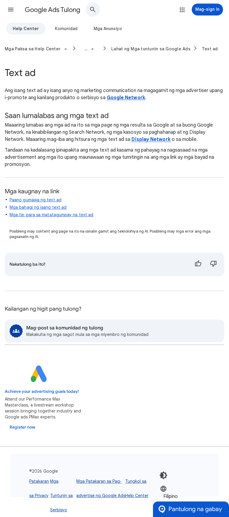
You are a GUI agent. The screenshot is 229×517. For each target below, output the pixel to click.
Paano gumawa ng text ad (35, 200)
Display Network (150, 139)
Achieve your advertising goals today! (42, 391)
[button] (11, 9)
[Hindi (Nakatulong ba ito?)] (213, 264)
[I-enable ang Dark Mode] (163, 475)
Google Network (126, 98)
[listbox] (178, 496)
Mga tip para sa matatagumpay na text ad (51, 214)
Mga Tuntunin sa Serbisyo (61, 496)
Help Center (26, 28)
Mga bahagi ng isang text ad (38, 207)
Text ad (210, 49)
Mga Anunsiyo (108, 28)
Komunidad (66, 28)
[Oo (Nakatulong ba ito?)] (198, 264)
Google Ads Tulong (52, 10)
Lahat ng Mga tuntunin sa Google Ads (151, 49)
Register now (22, 427)
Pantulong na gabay (195, 509)
